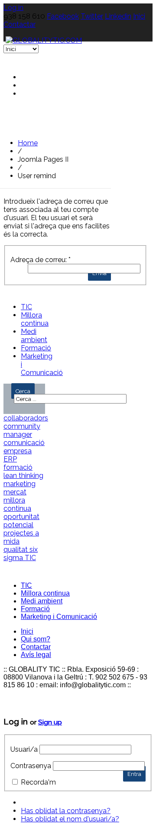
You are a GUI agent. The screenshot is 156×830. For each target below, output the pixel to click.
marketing (19, 484)
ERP (10, 459)
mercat (14, 492)
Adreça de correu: (40, 260)
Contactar (19, 24)
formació (17, 467)
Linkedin (118, 16)
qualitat (16, 549)
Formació (36, 348)
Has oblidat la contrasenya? (65, 811)
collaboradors (25, 418)
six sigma (20, 553)
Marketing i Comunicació (59, 616)
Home (28, 143)
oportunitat (21, 517)
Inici (139, 16)
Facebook (63, 16)
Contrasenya (30, 766)
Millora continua (35, 319)
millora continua (17, 504)
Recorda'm (38, 782)
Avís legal (36, 654)
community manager (21, 430)
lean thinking (23, 475)
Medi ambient (34, 335)
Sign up (50, 722)
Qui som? (35, 639)
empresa (17, 451)
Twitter (92, 16)
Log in (13, 7)
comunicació (24, 443)
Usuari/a (24, 749)
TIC (26, 307)
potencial (18, 525)
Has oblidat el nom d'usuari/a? (70, 819)
